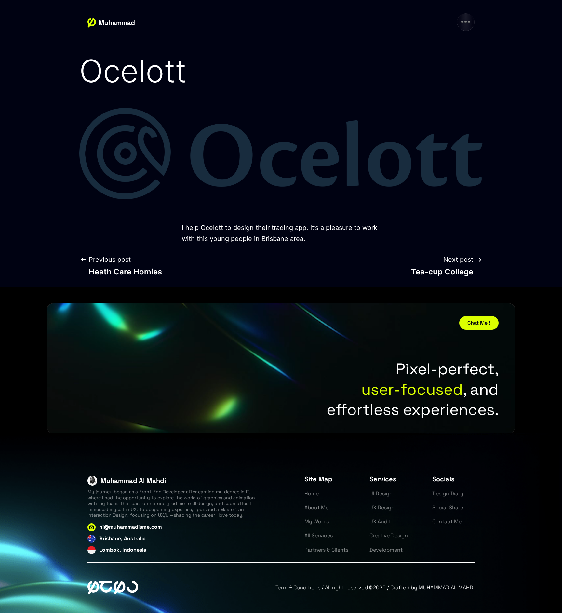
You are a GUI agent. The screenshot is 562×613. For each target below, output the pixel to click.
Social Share (447, 507)
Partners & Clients (326, 549)
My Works (316, 521)
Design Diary (447, 493)
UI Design (381, 493)
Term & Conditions (297, 587)
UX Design (382, 507)
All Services (318, 535)
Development (386, 549)
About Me (316, 507)
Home (311, 493)
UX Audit (380, 521)
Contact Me (447, 521)
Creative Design (388, 535)
